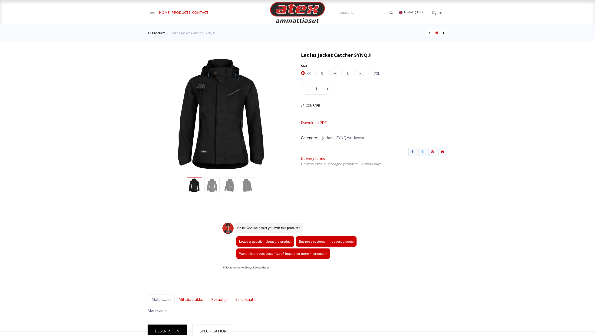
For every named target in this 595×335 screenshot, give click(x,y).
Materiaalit (161, 299)
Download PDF (314, 122)
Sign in (437, 12)
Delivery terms (314, 158)
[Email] (442, 152)
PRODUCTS (181, 12)
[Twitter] (422, 152)
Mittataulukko (190, 299)
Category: (309, 137)
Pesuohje (219, 299)
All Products (156, 33)
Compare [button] (313, 105)
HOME (164, 12)
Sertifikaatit (245, 299)
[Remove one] (304, 88)
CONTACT (200, 12)
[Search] (391, 12)
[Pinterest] (432, 152)
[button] (159, 114)
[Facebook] (412, 152)
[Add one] (327, 88)
